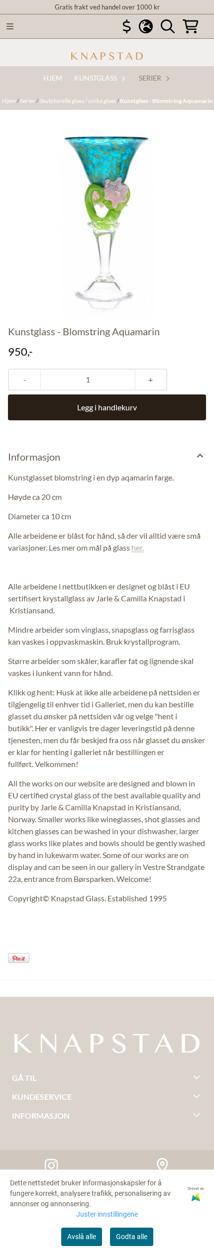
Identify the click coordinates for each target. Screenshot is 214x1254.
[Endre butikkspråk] (146, 26)
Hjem (9, 100)
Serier (28, 100)
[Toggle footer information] (198, 1077)
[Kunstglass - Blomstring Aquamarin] (107, 216)
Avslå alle (81, 1237)
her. (137, 547)
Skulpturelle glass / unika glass (78, 100)
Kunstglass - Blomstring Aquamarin (166, 100)
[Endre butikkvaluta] (126, 26)
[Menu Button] (9, 26)
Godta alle (131, 1237)
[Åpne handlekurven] (191, 26)
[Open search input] (168, 26)
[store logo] (107, 56)
